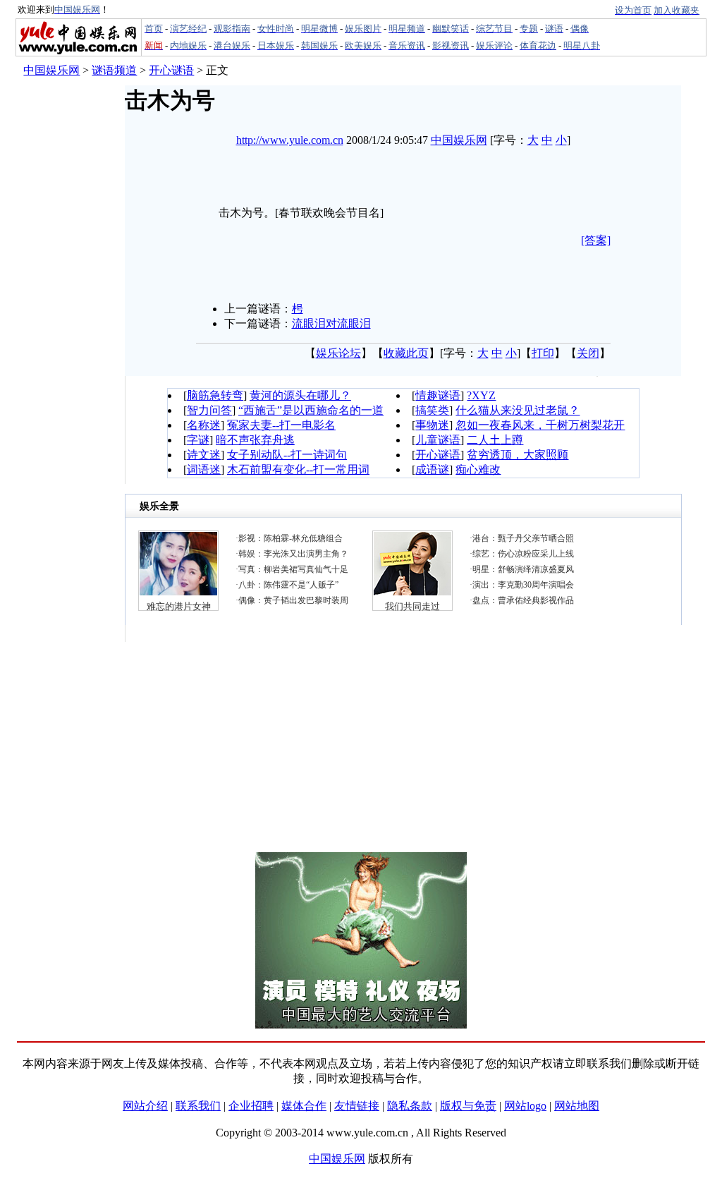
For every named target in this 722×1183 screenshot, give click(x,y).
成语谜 (432, 469)
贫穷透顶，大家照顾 (517, 455)
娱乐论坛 (338, 353)
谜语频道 (114, 70)
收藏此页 (406, 353)
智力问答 (209, 410)
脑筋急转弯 (215, 395)
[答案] (596, 240)
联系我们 (198, 1106)
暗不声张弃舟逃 (255, 440)
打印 (543, 353)
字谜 (198, 440)
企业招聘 (251, 1106)
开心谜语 (171, 70)
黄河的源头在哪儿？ (300, 395)
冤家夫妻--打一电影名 (281, 425)
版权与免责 (468, 1106)
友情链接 (356, 1106)
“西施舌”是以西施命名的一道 (311, 410)
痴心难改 (478, 469)
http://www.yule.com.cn (289, 140)
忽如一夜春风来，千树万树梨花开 (540, 425)
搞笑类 (432, 410)
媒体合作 (303, 1106)
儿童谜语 (437, 440)
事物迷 (432, 425)
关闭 (588, 353)
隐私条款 (409, 1106)
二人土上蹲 (495, 440)
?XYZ (481, 395)
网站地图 (576, 1106)
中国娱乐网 (51, 70)
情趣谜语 (437, 395)
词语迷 (204, 469)
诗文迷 (204, 455)
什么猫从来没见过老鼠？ (517, 410)
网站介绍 (145, 1106)
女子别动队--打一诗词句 (287, 455)
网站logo (525, 1106)
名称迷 (204, 425)
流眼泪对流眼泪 (331, 323)
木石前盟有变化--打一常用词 (298, 469)
